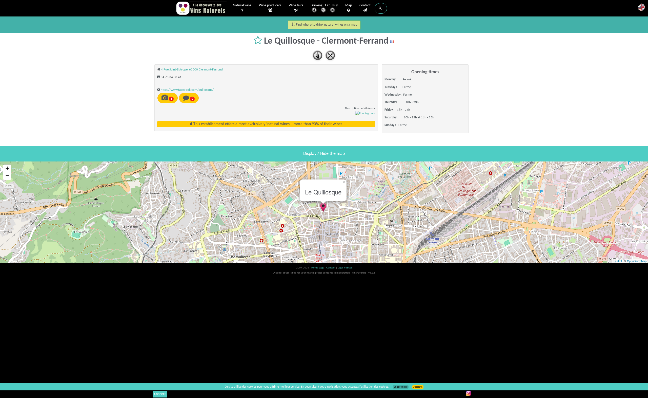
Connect (160, 394)
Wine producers (270, 5)
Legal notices (345, 267)
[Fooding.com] (365, 113)
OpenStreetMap (636, 261)
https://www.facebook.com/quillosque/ (187, 90)
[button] (381, 8)
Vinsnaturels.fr (201, 8)
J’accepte (417, 387)
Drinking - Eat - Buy (324, 5)
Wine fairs (296, 5)
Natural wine (242, 5)
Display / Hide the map (324, 153)
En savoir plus (401, 387)
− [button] (7, 176)
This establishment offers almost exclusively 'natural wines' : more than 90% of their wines (267, 124)
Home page (318, 267)
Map (348, 5)
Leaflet (618, 261)
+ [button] (7, 168)
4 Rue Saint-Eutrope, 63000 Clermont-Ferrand (192, 69)
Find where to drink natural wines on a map (326, 25)
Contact (365, 5)
